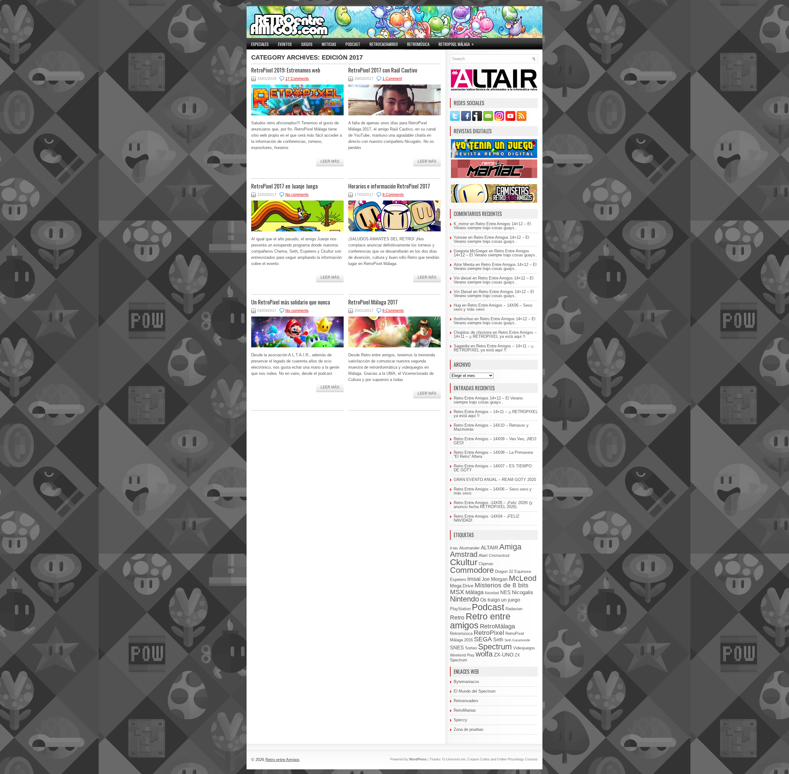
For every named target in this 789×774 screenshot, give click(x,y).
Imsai (473, 579)
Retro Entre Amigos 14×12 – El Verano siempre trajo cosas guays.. (492, 225)
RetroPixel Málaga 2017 (373, 302)
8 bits (454, 548)
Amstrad (463, 554)
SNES (457, 647)
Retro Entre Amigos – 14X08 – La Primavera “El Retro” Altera (493, 454)
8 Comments (393, 194)
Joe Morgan (495, 579)
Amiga (510, 546)
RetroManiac (465, 710)
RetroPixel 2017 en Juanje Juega (284, 186)
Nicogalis (522, 592)
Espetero (458, 579)
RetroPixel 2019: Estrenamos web (285, 70)
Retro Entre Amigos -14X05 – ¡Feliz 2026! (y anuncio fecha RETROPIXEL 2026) (493, 504)
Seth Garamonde (517, 640)
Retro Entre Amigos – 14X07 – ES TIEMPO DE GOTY (493, 468)
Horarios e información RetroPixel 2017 (389, 186)
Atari (483, 555)
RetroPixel (489, 632)
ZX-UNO (503, 655)
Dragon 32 (504, 571)
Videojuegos (524, 648)
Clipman (486, 564)
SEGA (483, 639)
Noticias (329, 44)
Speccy (460, 720)
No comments (297, 194)
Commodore (472, 570)
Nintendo (464, 599)
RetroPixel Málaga (456, 44)
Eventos (285, 44)
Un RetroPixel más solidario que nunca (290, 302)
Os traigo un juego (500, 599)
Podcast (352, 44)
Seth (498, 639)
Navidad (492, 593)
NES (505, 592)
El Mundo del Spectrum (475, 691)
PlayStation (460, 608)
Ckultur (463, 562)
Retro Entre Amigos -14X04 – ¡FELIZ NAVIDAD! (486, 518)
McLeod (523, 578)
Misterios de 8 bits (502, 585)
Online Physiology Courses (517, 759)
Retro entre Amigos (282, 759)
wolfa (484, 654)
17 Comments (297, 79)
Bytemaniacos (466, 681)
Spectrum (495, 646)
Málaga (474, 592)
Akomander (469, 548)
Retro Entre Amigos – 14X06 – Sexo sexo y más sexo (493, 307)
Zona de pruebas (469, 729)
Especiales (260, 44)
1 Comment (392, 79)
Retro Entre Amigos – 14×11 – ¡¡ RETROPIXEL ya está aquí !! (495, 334)
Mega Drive (461, 585)
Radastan (513, 608)
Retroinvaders (466, 700)
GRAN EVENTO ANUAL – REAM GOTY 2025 (495, 479)
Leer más (330, 161)
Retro (457, 617)
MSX (457, 591)
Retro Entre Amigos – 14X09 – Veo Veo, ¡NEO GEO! (495, 441)
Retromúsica (418, 44)
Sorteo (471, 648)
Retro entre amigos (480, 620)
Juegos (307, 44)
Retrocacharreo (384, 44)
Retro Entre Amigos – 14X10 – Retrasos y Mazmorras (491, 427)
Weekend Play (462, 655)
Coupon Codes (478, 759)
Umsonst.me (455, 759)
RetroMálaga (497, 626)
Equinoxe (522, 571)
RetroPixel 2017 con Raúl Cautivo (382, 70)
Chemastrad (499, 555)
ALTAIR (489, 548)
